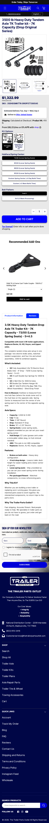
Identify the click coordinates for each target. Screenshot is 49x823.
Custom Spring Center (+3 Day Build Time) (24, 178)
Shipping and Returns (13, 755)
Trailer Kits (7, 670)
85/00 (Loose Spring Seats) (24, 163)
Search (5, 651)
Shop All (6, 657)
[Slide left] (1, 87)
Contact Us (8, 749)
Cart (4, 701)
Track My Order (10, 724)
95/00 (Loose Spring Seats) (24, 173)
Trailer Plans (8, 676)
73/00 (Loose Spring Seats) (24, 158)
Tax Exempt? (7, 226)
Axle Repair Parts (11, 682)
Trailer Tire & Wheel (12, 689)
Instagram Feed (10, 774)
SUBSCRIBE (24, 565)
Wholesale (7, 780)
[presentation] (4, 268)
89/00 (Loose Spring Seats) (24, 168)
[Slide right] (48, 87)
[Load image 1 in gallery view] (9, 86)
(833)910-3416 (14, 14)
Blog (4, 730)
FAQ (4, 736)
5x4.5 (24, 193)
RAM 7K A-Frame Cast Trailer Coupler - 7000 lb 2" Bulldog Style (24, 284)
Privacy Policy (9, 768)
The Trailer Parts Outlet (20, 820)
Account (6, 717)
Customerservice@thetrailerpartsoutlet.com (25, 636)
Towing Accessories (12, 695)
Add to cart (25, 299)
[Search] (43, 805)
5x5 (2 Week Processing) (24, 198)
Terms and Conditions (13, 761)
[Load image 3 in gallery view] (39, 86)
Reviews (6, 742)
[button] (5, 8)
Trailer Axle (8, 664)
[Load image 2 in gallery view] (24, 86)
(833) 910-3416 (13, 631)
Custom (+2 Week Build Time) (24, 183)
